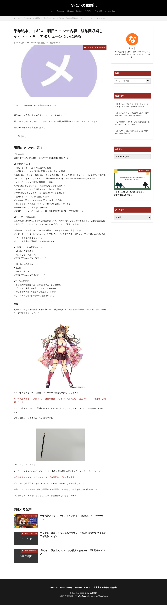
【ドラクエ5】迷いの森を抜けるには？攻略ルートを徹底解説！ (132, 132)
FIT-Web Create (81, 596)
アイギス (87, 11)
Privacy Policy (66, 587)
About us (60, 11)
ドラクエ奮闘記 (145, 170)
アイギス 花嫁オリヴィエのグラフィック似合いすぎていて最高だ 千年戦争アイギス (73, 535)
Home (52, 11)
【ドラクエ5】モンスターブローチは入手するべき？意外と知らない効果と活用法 (132, 105)
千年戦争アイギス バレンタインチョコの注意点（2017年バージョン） (72, 517)
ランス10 (98, 11)
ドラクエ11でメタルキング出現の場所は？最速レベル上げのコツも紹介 (132, 123)
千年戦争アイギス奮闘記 (32, 18)
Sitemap (70, 11)
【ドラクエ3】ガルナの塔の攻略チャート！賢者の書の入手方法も (132, 193)
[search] (148, 81)
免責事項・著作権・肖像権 (105, 587)
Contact (79, 11)
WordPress (102, 596)
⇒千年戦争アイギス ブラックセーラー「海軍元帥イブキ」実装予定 (44, 477)
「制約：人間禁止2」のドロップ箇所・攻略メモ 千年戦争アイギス (72, 552)
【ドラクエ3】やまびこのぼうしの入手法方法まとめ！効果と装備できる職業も (132, 114)
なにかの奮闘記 (83, 5)
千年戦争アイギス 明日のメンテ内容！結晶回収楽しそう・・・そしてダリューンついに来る (75, 18)
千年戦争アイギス (54, 43)
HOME (18, 18)
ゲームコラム (110, 11)
